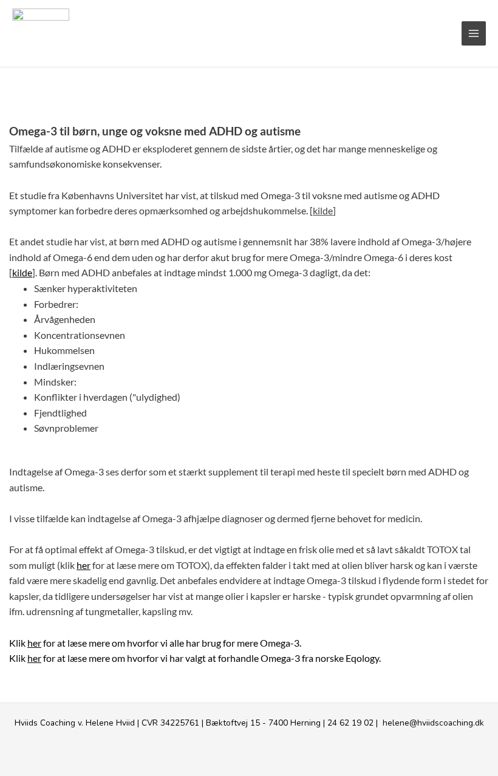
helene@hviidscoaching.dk (433, 723)
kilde (323, 210)
